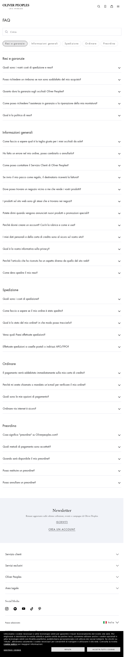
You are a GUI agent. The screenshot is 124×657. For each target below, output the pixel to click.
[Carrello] (109, 6)
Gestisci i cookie (12, 650)
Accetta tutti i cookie (101, 649)
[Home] (16, 6)
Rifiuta (65, 649)
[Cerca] (96, 6)
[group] (15, 43)
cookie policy (10, 644)
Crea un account (60, 529)
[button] (116, 6)
